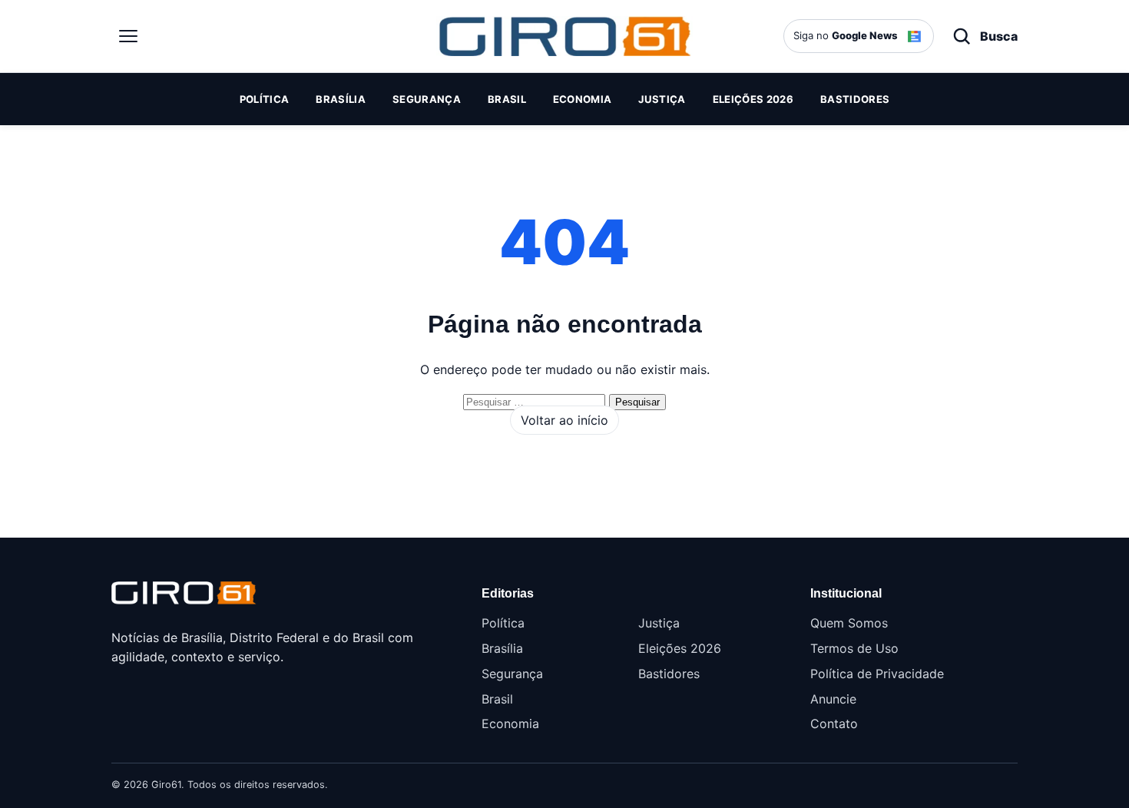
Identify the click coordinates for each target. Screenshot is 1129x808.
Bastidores (854, 99)
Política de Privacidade (877, 673)
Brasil (507, 99)
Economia (582, 99)
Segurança (426, 99)
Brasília (341, 99)
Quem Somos (849, 623)
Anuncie (833, 699)
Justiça (661, 99)
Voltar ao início (564, 420)
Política (265, 99)
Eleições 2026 (753, 99)
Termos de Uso (854, 648)
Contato (834, 723)
